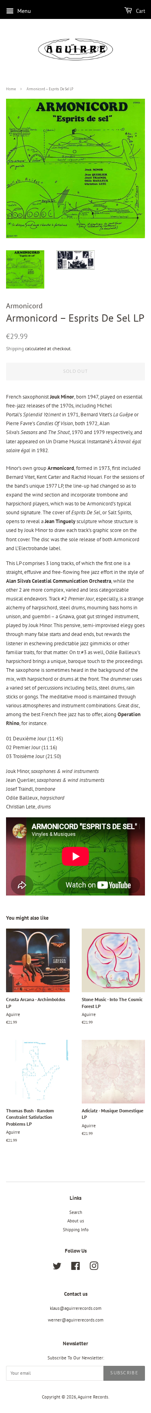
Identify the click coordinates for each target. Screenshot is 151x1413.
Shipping (15, 348)
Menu (23, 11)
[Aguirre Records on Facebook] (75, 1268)
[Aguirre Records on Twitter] (57, 1268)
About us (75, 1221)
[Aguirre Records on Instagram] (93, 1268)
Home (11, 89)
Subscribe (124, 1373)
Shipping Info (76, 1229)
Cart (140, 11)
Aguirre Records (93, 1397)
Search (75, 1212)
